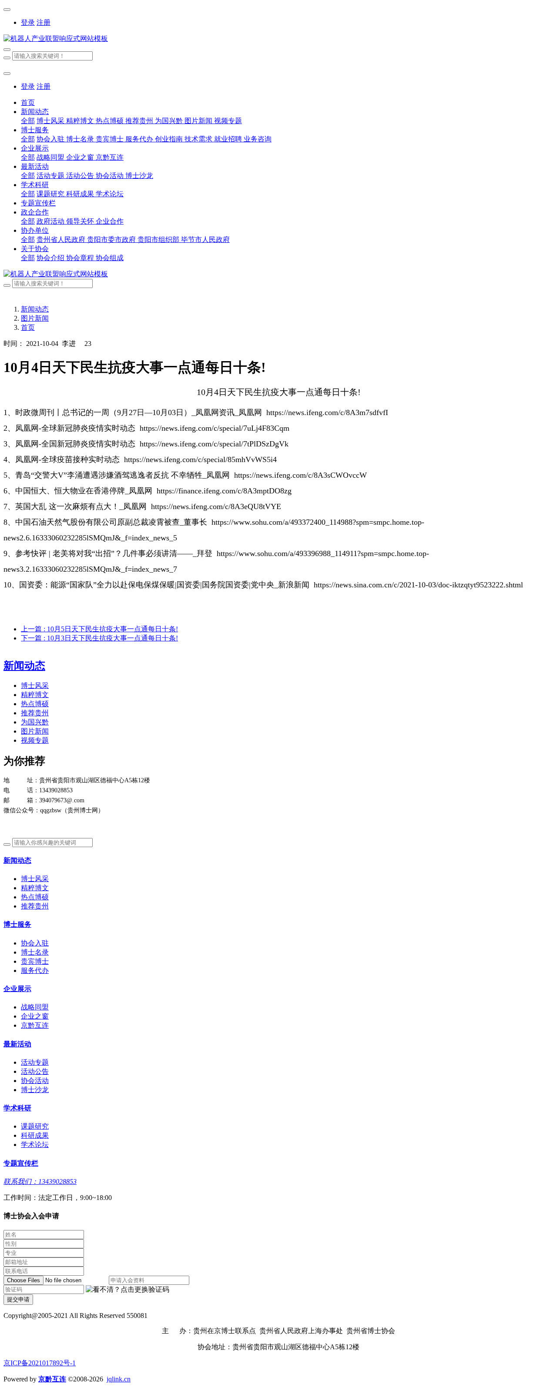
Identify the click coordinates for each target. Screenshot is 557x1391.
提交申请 (18, 1299)
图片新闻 (35, 318)
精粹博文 (35, 694)
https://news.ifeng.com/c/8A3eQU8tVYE (216, 506)
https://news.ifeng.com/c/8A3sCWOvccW (300, 475)
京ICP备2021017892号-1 (39, 1363)
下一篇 (99, 638)
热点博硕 (35, 703)
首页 (28, 102)
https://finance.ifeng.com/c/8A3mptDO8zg (224, 490)
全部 (28, 120)
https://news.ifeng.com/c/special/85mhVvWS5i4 (200, 459)
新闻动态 (35, 309)
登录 (28, 22)
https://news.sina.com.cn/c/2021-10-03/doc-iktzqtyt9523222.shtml (418, 584)
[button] (127, 1289)
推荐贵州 (35, 713)
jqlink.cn (119, 1379)
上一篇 (99, 629)
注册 (43, 22)
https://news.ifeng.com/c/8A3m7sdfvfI (327, 412)
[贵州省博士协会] (278, 39)
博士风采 (35, 685)
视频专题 (35, 740)
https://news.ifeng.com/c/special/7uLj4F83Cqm (214, 428)
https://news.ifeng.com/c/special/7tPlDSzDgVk (214, 443)
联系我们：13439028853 (40, 1181)
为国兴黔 (35, 722)
